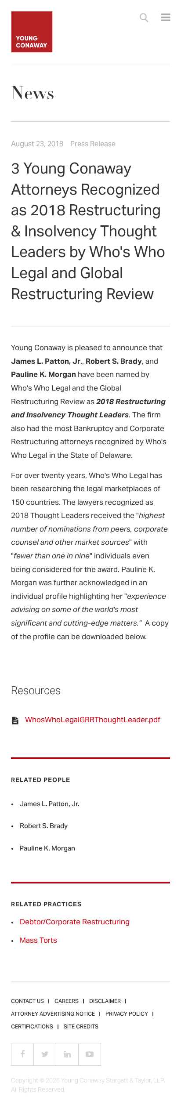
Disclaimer (105, 1001)
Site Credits (81, 1027)
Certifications (32, 1027)
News (32, 93)
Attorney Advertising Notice (53, 1014)
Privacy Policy (126, 1014)
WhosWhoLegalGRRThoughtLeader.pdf (92, 720)
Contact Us (27, 1001)
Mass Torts (38, 941)
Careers (66, 1001)
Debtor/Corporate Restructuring (75, 922)
